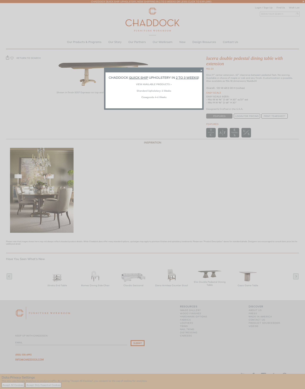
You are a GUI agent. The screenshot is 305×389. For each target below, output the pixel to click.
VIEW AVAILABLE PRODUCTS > (154, 84)
